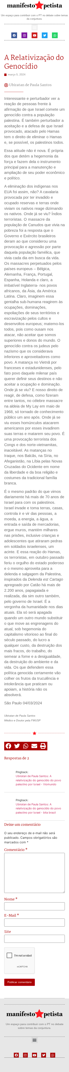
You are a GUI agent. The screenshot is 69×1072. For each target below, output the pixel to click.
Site (7, 932)
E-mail (11, 916)
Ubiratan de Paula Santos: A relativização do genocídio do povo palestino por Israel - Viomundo (38, 780)
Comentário (15, 850)
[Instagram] (24, 35)
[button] (34, 27)
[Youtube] (34, 35)
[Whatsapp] (55, 35)
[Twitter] (45, 35)
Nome (10, 899)
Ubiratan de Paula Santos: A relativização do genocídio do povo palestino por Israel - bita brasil (38, 808)
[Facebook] (14, 35)
